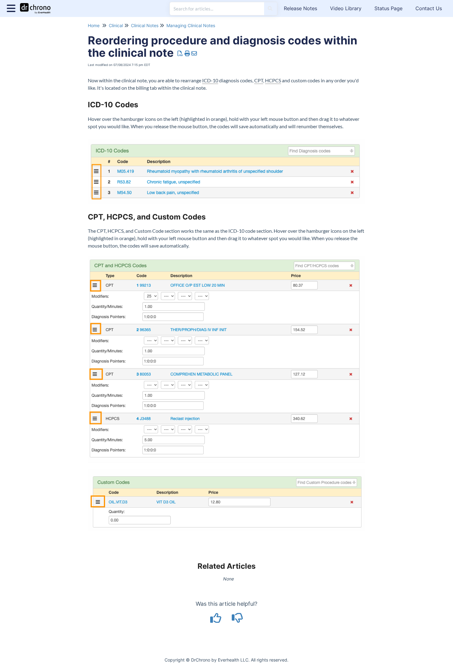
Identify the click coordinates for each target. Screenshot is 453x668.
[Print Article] (187, 53)
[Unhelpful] (237, 620)
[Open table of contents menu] (12, 7)
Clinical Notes (144, 25)
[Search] (270, 8)
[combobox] (217, 8)
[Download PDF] (180, 53)
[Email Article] (194, 53)
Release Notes (300, 8)
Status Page (388, 8)
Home (94, 25)
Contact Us (428, 8)
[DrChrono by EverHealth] (37, 5)
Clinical (116, 25)
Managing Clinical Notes (190, 25)
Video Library (345, 8)
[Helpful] (216, 620)
